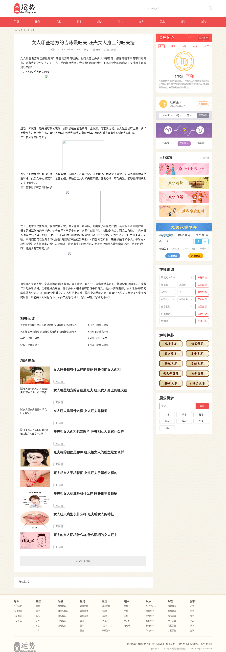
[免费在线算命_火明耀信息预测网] (41, 8)
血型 (141, 21)
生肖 (120, 21)
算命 (37, 21)
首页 (16, 21)
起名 (99, 21)
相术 (58, 21)
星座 (79, 21)
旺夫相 (31, 30)
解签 (183, 21)
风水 (162, 21)
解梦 (204, 21)
